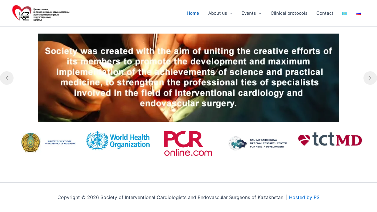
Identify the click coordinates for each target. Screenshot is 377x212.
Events (249, 13)
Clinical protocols (289, 13)
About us (217, 13)
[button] (230, 13)
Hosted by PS (304, 197)
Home (193, 13)
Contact (324, 13)
